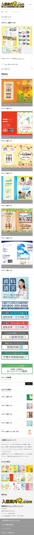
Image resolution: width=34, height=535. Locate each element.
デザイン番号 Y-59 (6, 414)
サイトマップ (6, 528)
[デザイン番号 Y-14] (5, 477)
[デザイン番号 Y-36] (13, 477)
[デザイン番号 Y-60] (21, 477)
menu (30, 4)
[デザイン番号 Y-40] (29, 477)
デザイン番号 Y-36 (6, 141)
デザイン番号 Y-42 (6, 270)
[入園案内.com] (17, 4)
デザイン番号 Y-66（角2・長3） (11, 64)
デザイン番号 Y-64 (6, 205)
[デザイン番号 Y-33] (21, 468)
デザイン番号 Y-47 (6, 173)
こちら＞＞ (21, 58)
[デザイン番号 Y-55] (29, 468)
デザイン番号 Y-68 (5, 68)
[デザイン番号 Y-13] (13, 486)
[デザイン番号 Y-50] (5, 468)
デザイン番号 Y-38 (6, 397)
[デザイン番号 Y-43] (13, 468)
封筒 (2, 429)
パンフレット (6, 17)
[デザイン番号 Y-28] (29, 486)
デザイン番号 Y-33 (6, 405)
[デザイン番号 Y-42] (21, 486)
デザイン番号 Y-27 (6, 108)
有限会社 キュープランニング (12, 506)
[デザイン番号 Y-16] (5, 486)
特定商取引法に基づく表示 (11, 520)
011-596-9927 (7, 515)
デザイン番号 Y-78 (6, 423)
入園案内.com (11, 532)
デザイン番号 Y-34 (6, 238)
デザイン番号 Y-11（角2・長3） (10, 431)
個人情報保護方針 (8, 524)
